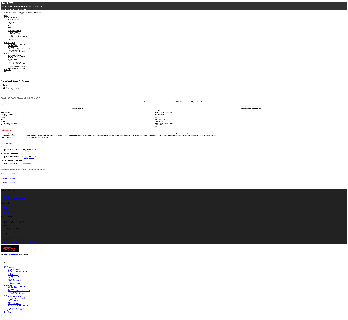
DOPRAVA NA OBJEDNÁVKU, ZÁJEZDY (15, 198)
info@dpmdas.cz (160, 121)
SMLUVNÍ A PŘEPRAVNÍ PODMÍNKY (18, 36)
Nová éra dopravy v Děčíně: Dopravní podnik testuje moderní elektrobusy (24, 242)
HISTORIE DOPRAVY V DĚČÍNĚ (16, 56)
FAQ (42, 6)
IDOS (9, 28)
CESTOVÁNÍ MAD (10, 18)
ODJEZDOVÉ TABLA (10, 212)
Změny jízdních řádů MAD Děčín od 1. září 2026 (17, 237)
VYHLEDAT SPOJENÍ (14, 19)
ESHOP (10, 25)
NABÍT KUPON (5, 6)
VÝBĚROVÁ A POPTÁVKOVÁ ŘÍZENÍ (18, 63)
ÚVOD (6, 16)
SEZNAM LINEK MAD (14, 34)
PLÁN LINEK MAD (13, 32)
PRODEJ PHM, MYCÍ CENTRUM (16, 44)
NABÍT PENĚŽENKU (15, 6)
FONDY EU (11, 58)
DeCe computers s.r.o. (11, 254)
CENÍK (29, 6)
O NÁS (6, 53)
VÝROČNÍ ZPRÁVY (13, 59)
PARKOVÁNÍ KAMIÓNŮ (14, 50)
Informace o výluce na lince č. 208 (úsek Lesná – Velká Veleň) (21, 239)
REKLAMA (11, 47)
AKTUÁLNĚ (11, 22)
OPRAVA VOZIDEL (13, 46)
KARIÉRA (7, 70)
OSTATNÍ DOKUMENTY (14, 62)
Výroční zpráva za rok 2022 (8, 182)
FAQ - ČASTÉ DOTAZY (14, 35)
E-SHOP (24, 6)
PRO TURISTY (12, 39)
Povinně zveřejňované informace (17, 66)
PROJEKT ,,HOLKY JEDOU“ (15, 309)
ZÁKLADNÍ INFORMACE (14, 55)
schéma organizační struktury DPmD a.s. (37, 137)
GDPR (9, 61)
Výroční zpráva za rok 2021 (8, 178)
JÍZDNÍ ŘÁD (36, 6)
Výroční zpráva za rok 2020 (8, 174)
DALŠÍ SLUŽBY (9, 43)
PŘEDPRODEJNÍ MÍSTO (14, 31)
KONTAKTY (8, 72)
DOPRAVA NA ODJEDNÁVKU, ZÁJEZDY (19, 49)
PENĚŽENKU (13, 9)
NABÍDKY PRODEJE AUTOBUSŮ (17, 51)
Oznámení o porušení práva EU (17, 68)
